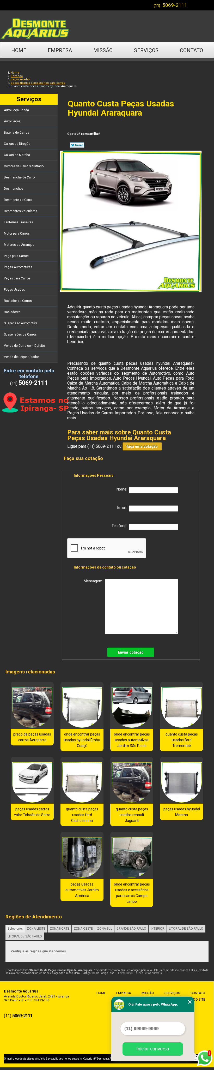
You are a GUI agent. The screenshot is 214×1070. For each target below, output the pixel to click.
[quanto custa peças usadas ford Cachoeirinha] (81, 780)
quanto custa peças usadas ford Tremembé (182, 740)
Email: (123, 507)
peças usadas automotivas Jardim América (82, 890)
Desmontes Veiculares (20, 211)
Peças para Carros (17, 278)
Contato (191, 50)
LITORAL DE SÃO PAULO (186, 928)
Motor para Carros (17, 233)
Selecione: (15, 928)
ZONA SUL (104, 928)
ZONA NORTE (59, 928)
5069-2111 (174, 5)
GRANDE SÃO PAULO (131, 928)
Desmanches (13, 188)
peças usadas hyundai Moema (181, 812)
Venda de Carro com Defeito (24, 346)
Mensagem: (94, 581)
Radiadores (12, 312)
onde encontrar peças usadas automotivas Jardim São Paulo (132, 740)
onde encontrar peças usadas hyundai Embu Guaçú (82, 740)
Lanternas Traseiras (18, 222)
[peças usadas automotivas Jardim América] (81, 855)
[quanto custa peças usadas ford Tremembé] (181, 705)
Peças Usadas (14, 289)
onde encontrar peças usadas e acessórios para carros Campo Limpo (132, 893)
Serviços (146, 50)
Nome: (123, 489)
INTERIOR (157, 928)
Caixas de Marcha (17, 155)
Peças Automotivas (18, 267)
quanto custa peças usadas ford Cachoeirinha (82, 815)
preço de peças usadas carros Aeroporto (32, 737)
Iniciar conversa (152, 1048)
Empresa (60, 50)
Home (18, 50)
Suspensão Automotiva (21, 323)
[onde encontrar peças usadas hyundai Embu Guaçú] (81, 705)
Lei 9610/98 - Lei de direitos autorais (140, 973)
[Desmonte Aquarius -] (107, 26)
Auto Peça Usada (16, 110)
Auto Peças (12, 121)
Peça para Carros (16, 256)
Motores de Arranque (19, 245)
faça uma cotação (142, 446)
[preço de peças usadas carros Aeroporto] (32, 705)
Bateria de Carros (16, 132)
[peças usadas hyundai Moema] (181, 780)
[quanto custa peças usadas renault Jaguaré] (131, 780)
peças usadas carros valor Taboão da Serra (32, 812)
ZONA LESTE (36, 928)
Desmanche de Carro (19, 177)
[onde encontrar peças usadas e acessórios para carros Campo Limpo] (131, 855)
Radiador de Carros (18, 301)
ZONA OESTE (83, 928)
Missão (103, 50)
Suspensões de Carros (20, 334)
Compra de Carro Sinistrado (24, 166)
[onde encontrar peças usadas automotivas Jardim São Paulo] (131, 705)
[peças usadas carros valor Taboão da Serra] (32, 780)
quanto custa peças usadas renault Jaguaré (132, 815)
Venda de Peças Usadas (22, 357)
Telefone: (120, 526)
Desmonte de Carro (18, 200)
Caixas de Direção (17, 144)
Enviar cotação (131, 652)
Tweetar (77, 145)
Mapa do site (194, 999)
